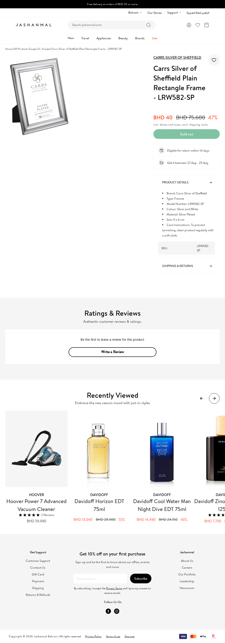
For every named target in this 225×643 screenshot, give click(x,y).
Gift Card (38, 574)
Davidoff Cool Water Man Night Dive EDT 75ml (162, 505)
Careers (187, 568)
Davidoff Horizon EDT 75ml (99, 505)
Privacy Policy (93, 636)
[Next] (214, 398)
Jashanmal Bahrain (46, 636)
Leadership (187, 581)
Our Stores (154, 13)
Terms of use (113, 636)
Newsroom (187, 588)
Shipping (38, 588)
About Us (187, 561)
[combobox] (112, 25)
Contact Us (37, 568)
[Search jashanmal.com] (148, 25)
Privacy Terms (114, 588)
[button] (206, 25)
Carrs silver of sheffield (177, 57)
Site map (130, 636)
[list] (115, 467)
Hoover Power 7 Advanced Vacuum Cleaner (36, 505)
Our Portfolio (187, 574)
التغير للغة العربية (198, 12)
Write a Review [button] (112, 351)
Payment (38, 581)
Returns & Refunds (38, 595)
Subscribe (140, 578)
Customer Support (38, 561)
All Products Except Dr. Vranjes (32, 49)
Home (8, 49)
